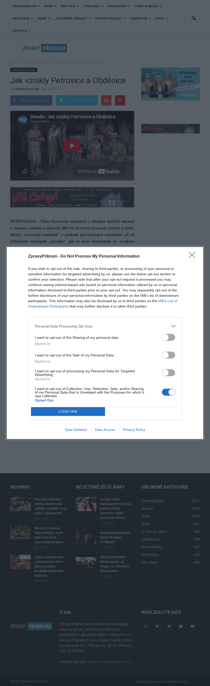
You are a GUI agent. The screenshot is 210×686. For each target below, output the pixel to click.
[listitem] (105, 326)
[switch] (168, 337)
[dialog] (105, 343)
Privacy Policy (134, 430)
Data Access (105, 430)
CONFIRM (68, 412)
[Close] (193, 256)
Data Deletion (76, 430)
